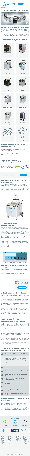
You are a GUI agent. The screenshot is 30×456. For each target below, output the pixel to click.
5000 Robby (7, 124)
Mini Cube (7, 56)
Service (7, 140)
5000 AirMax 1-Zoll (22, 107)
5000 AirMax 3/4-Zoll (7, 107)
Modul (22, 124)
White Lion (2, 7)
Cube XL (22, 56)
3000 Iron (22, 90)
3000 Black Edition (7, 90)
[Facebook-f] (1, 452)
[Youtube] (5, 452)
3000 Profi (22, 73)
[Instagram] (3, 452)
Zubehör (22, 140)
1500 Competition (7, 73)
